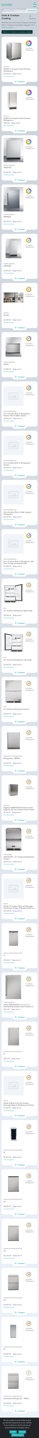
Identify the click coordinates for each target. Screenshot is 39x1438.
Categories (32, 11)
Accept (13, 1432)
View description (9, 76)
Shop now (16, 74)
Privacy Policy (17, 1435)
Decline (22, 1432)
